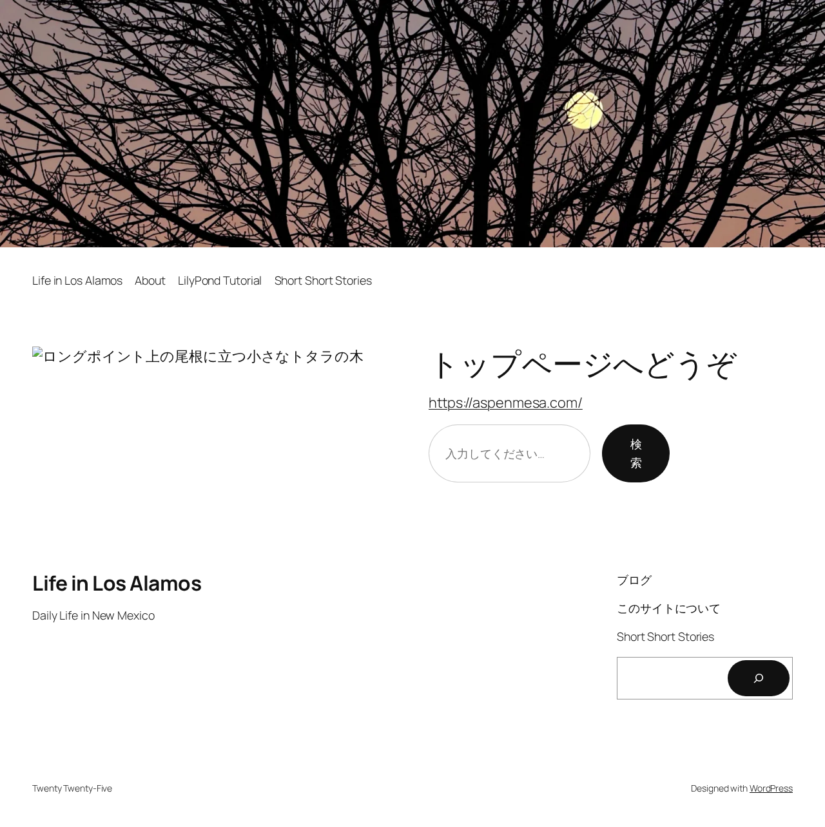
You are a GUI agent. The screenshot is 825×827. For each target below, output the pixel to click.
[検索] (759, 678)
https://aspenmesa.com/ (506, 402)
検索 (636, 453)
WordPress (771, 788)
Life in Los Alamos (116, 583)
